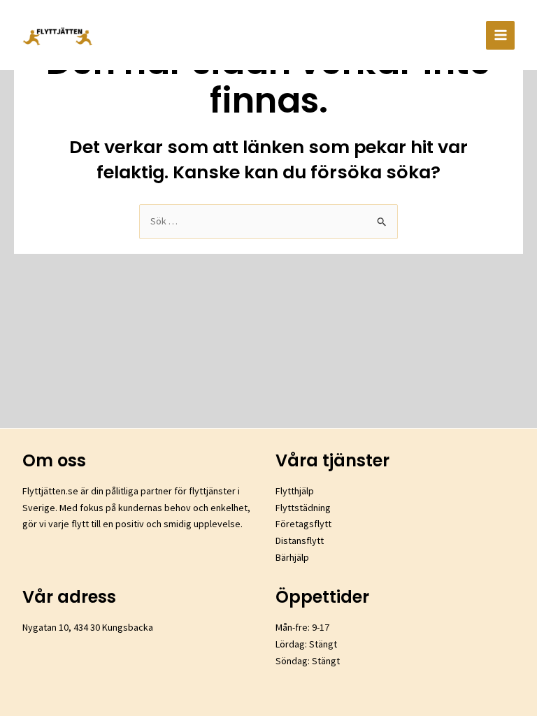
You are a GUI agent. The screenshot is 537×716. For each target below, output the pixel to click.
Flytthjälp (294, 491)
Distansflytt (299, 540)
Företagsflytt (303, 523)
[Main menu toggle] (500, 35)
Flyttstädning (303, 507)
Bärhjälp (292, 557)
